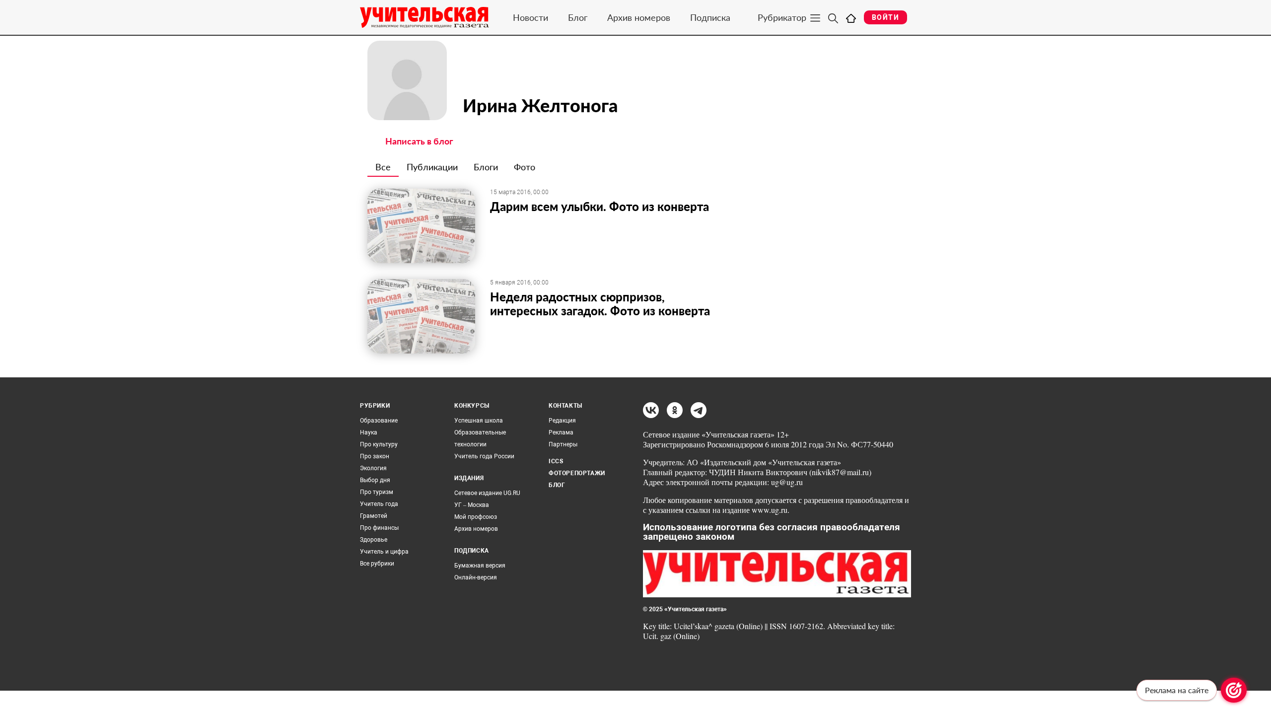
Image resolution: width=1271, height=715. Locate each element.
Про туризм (376, 492)
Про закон (374, 456)
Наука (368, 432)
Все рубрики (377, 563)
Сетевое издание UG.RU (487, 493)
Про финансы (379, 527)
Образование (379, 420)
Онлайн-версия (475, 577)
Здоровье (373, 539)
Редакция (562, 420)
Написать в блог (419, 141)
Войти (885, 17)
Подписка (710, 17)
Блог (577, 17)
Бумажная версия (479, 565)
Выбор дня (375, 480)
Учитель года (379, 503)
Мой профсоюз (475, 516)
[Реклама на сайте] (1234, 690)
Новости (530, 17)
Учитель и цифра (384, 551)
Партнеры (563, 444)
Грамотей (373, 515)
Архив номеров (638, 17)
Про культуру (379, 444)
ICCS (556, 461)
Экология (373, 468)
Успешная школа (478, 420)
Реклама (561, 432)
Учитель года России (484, 456)
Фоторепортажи (577, 473)
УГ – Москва (471, 504)
